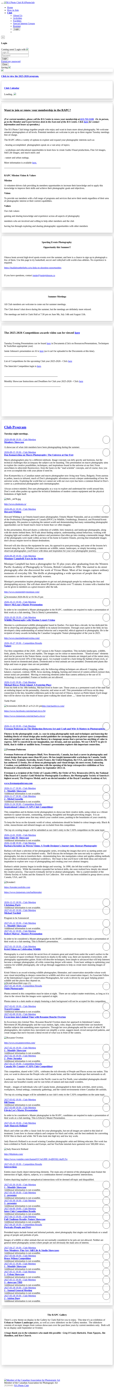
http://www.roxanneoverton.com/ (19, 1042)
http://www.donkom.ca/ (15, 504)
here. (34, 162)
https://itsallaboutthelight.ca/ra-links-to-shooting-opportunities (32, 267)
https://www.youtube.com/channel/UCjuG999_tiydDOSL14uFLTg (35, 1159)
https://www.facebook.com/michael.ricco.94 (24, 711)
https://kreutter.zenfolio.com (17, 887)
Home (10, 7)
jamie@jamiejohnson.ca (44, 275)
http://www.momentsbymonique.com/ (21, 592)
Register (17, 26)
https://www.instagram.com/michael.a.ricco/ (24, 716)
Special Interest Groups (24, 23)
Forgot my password (10, 61)
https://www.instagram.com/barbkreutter (23, 892)
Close (4, 64)
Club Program (15, 427)
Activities (17, 18)
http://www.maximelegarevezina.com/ (22, 638)
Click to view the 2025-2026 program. (20, 76)
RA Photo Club (21, 1385)
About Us (17, 15)
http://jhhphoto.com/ (13, 1154)
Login (16, 29)
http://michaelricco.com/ (53, 706)
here (77, 332)
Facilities (17, 21)
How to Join (13, 10)
